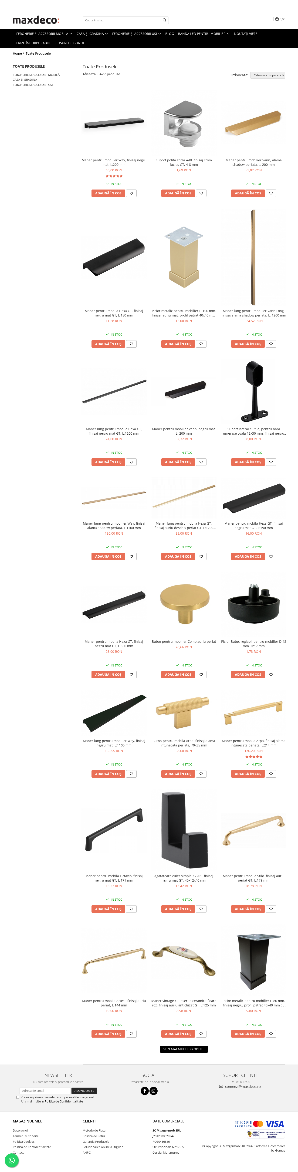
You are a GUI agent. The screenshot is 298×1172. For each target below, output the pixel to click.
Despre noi (20, 1130)
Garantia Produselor (97, 1141)
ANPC (87, 1152)
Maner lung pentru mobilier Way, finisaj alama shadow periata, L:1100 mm (114, 525)
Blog (169, 33)
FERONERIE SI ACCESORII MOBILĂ (36, 75)
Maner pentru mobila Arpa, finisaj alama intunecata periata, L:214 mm (253, 743)
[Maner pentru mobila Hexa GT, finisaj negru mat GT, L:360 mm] (114, 604)
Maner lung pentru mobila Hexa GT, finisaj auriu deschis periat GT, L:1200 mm (184, 525)
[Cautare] (164, 20)
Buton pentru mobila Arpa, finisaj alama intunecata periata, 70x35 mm (183, 743)
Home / (19, 53)
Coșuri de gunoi (69, 43)
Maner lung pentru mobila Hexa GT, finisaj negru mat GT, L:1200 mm (114, 431)
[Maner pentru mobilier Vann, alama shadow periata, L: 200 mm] (253, 122)
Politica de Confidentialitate (64, 1101)
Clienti (89, 1121)
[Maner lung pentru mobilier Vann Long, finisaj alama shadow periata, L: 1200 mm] (253, 257)
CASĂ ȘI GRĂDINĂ (25, 79)
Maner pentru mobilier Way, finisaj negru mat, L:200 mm (114, 162)
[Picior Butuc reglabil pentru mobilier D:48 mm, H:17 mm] (253, 604)
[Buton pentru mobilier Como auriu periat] (184, 604)
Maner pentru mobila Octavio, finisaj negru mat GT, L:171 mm (114, 878)
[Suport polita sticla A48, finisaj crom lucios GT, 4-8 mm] (184, 123)
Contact (18, 1152)
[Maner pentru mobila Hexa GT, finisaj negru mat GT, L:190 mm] (253, 498)
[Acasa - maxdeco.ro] (36, 20)
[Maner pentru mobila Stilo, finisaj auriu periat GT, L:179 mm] (253, 830)
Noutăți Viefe (245, 33)
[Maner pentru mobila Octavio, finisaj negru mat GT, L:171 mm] (114, 830)
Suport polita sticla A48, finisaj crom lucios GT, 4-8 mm (184, 162)
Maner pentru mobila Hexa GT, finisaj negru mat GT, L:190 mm (253, 525)
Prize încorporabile (33, 43)
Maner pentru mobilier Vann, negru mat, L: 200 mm (184, 431)
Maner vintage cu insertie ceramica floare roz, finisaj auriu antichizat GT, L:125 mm (183, 1003)
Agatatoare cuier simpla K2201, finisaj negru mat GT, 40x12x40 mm (183, 878)
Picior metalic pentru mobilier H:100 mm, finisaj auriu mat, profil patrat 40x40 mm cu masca (184, 313)
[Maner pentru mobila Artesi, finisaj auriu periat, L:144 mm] (114, 960)
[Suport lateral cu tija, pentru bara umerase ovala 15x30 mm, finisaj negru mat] (253, 391)
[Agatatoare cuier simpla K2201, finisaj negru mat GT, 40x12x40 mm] (184, 830)
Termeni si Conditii (25, 1136)
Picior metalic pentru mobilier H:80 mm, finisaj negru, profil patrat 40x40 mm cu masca (254, 1003)
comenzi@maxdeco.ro (242, 1086)
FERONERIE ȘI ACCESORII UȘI (33, 85)
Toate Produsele (38, 53)
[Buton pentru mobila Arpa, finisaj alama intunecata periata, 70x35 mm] (184, 713)
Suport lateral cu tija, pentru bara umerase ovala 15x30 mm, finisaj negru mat (253, 431)
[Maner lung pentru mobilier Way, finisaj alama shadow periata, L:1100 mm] (114, 498)
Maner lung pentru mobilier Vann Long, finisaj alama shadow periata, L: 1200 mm (253, 313)
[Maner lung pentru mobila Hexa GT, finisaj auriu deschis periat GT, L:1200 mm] (184, 498)
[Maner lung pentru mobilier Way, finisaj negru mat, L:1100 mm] (114, 713)
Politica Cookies (23, 1141)
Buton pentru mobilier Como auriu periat (184, 641)
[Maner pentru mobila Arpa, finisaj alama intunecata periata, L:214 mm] (253, 713)
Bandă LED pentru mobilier (202, 33)
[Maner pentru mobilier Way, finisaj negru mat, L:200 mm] (114, 123)
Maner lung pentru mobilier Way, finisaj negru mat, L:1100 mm (114, 743)
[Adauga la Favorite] (131, 193)
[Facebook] (145, 1091)
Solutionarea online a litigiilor (103, 1147)
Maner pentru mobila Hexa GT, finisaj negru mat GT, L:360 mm (114, 643)
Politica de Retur (94, 1136)
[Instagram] (153, 1091)
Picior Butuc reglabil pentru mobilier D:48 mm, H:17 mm (253, 643)
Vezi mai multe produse (183, 1049)
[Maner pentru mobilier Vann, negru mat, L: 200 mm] (184, 392)
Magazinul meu (27, 1121)
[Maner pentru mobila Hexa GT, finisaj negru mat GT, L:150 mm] (114, 257)
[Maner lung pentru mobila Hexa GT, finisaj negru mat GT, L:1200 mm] (114, 391)
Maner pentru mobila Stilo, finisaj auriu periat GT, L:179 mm (253, 878)
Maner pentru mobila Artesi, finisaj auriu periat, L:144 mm (114, 1003)
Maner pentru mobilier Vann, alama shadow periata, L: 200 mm (254, 162)
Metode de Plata (94, 1130)
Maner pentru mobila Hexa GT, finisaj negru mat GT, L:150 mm (114, 313)
